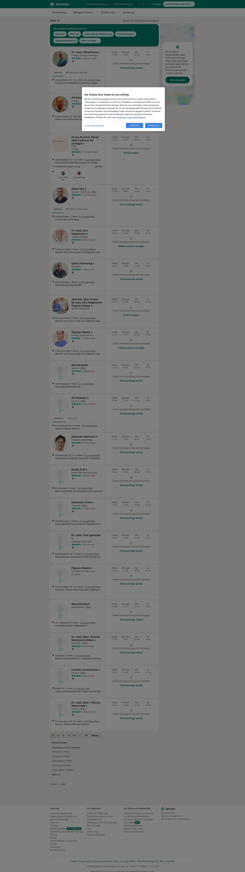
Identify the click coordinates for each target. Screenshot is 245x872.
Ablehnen (134, 125)
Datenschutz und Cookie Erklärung (131, 117)
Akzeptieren (153, 125)
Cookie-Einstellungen (94, 126)
